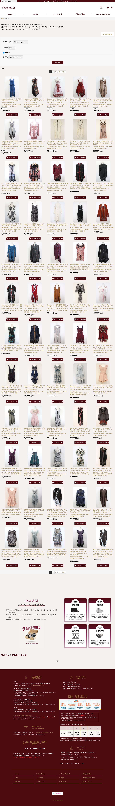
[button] (101, 7)
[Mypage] (112, 7)
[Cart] (108, 7)
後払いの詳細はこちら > (38, 685)
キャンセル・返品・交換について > (43, 732)
